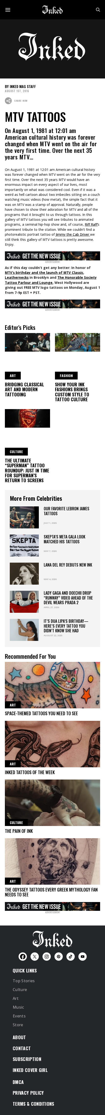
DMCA (18, 1082)
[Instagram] (46, 956)
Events (19, 1016)
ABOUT (19, 1037)
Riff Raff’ (91, 224)
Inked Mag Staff (23, 86)
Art (16, 998)
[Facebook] (23, 956)
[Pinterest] (58, 956)
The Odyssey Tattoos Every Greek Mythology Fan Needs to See (51, 892)
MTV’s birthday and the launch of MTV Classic (44, 272)
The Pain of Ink (19, 831)
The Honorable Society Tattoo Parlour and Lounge (51, 280)
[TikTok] (70, 956)
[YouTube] (82, 956)
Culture (20, 989)
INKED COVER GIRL (30, 1070)
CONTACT (22, 1048)
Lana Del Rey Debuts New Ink (68, 565)
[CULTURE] (27, 417)
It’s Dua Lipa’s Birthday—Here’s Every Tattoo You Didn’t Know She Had (66, 626)
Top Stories (24, 980)
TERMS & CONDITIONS (33, 1104)
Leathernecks (17, 277)
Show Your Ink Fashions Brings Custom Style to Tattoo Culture (72, 391)
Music (18, 1007)
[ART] (27, 341)
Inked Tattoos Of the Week (30, 772)
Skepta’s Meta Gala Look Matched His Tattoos (64, 539)
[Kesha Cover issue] (52, 905)
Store (18, 1024)
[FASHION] (77, 341)
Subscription (27, 1059)
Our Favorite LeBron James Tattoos (66, 511)
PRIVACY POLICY (28, 1093)
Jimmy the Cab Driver (73, 234)
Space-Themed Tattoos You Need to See (41, 713)
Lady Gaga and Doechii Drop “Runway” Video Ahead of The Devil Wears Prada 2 (68, 597)
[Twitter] (35, 956)
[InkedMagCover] (52, 255)
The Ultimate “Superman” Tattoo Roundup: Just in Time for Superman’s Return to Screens (27, 470)
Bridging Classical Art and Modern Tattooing (24, 389)
